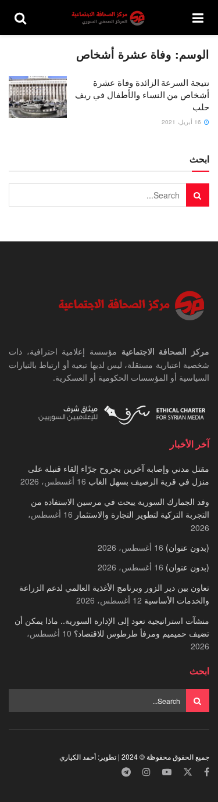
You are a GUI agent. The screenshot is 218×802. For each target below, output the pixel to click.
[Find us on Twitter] (187, 772)
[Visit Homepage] (109, 17)
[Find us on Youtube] (166, 772)
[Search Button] (20, 17)
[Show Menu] (197, 17)
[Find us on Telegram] (126, 772)
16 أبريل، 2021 (182, 122)
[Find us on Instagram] (146, 772)
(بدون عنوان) (187, 547)
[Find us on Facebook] (206, 772)
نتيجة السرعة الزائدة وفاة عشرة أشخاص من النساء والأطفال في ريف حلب (142, 94)
